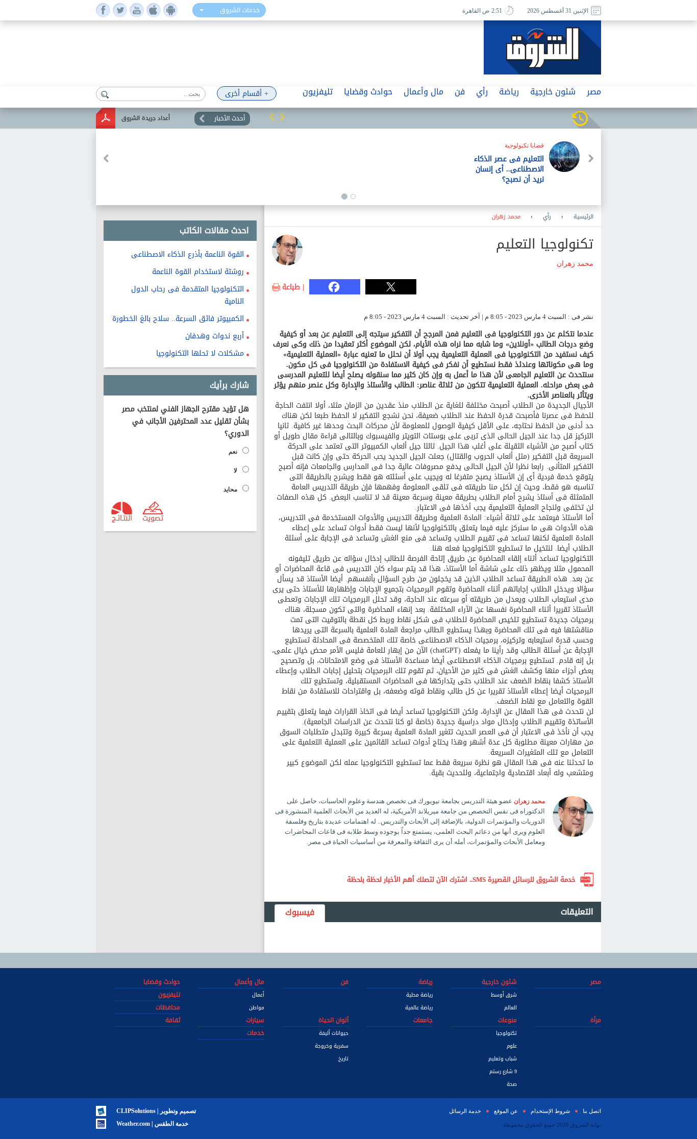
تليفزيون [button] (318, 92)
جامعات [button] (423, 1020)
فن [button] (460, 92)
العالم (510, 1007)
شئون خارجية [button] (553, 92)
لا (235, 470)
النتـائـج (122, 517)
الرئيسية (583, 217)
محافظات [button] (168, 1007)
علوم (512, 1046)
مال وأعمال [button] (423, 92)
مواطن (256, 1007)
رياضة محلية (419, 995)
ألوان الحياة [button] (333, 1020)
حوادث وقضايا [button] (368, 92)
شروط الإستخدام (550, 1111)
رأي (547, 217)
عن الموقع (506, 1111)
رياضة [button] (509, 92)
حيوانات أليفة (333, 1033)
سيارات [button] (255, 1020)
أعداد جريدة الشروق (145, 118)
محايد (230, 489)
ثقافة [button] (172, 1020)
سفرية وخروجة (331, 1046)
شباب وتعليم (502, 1058)
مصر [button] (594, 92)
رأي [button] (482, 92)
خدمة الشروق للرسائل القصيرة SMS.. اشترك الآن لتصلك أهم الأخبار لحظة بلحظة (461, 879)
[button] (272, 117)
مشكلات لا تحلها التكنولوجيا (200, 353)
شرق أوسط (504, 995)
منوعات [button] (507, 1020)
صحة (512, 1084)
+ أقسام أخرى (246, 94)
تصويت (152, 517)
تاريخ (343, 1058)
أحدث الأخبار (229, 118)
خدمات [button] (255, 1032)
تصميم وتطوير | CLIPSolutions (156, 1111)
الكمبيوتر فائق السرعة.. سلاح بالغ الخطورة (178, 319)
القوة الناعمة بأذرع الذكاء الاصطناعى (187, 254)
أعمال (258, 995)
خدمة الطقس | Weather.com (152, 1123)
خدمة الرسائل (465, 1111)
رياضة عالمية (419, 1007)
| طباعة (293, 287)
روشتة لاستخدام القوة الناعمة (198, 272)
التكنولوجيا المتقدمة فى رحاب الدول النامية (187, 295)
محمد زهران (506, 217)
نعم (233, 451)
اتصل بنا (592, 1111)
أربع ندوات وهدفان (214, 336)
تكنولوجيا (506, 1033)
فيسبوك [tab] (299, 912)
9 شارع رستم (503, 1071)
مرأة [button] (595, 1020)
